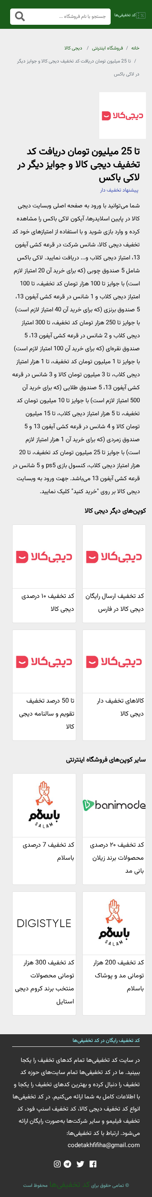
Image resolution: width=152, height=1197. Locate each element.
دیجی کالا (73, 48)
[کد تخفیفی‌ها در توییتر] (80, 1165)
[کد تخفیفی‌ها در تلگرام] (67, 1165)
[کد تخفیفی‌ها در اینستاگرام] (57, 1165)
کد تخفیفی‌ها (68, 1185)
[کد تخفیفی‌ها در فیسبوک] (93, 1165)
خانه (135, 48)
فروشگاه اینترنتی (107, 48)
